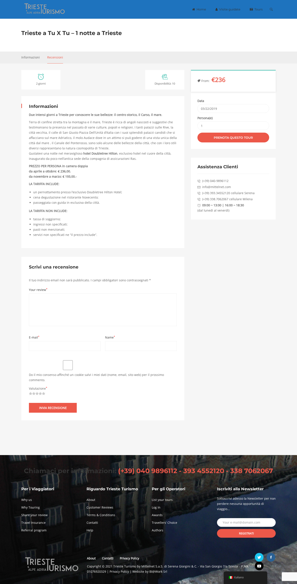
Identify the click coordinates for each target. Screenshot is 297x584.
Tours (258, 9)
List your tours (162, 500)
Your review (38, 289)
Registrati (246, 533)
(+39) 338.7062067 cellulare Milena (227, 199)
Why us (26, 500)
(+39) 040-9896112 (215, 181)
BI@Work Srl (158, 571)
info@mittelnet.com (216, 187)
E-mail (34, 337)
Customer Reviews (100, 507)
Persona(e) (205, 118)
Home (201, 9)
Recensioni (55, 57)
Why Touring (30, 507)
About (91, 500)
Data (200, 101)
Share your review (34, 515)
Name (110, 337)
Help (90, 530)
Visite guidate (229, 9)
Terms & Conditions (101, 515)
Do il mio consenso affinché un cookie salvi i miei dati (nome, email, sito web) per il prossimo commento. (96, 377)
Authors (157, 530)
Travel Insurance (33, 523)
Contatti (92, 523)
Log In (156, 507)
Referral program (34, 530)
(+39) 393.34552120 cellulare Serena (228, 193)
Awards (157, 515)
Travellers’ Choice (164, 523)
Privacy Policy (129, 558)
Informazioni (30, 57)
